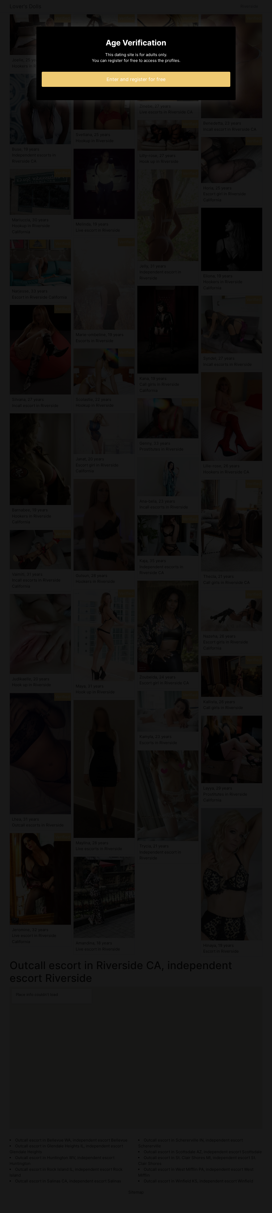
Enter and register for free (136, 79)
